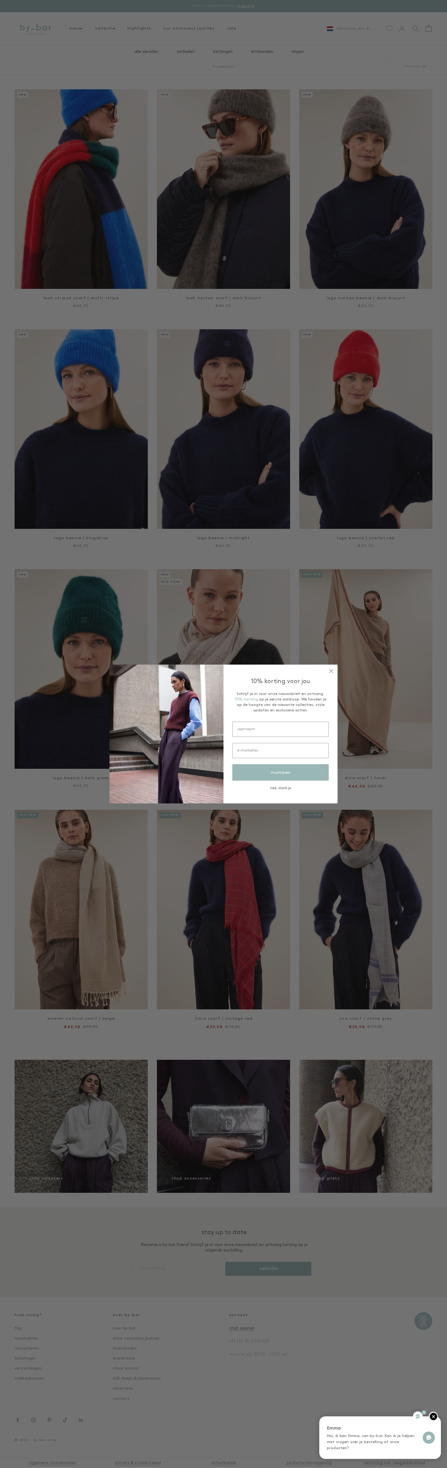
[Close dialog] (331, 671)
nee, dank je (280, 788)
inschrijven (280, 773)
